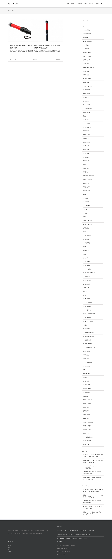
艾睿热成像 (86, 396)
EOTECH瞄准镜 (88, 302)
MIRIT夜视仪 (86, 45)
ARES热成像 (88, 261)
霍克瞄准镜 (87, 351)
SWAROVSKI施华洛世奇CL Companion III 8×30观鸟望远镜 (72, 538)
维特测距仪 (87, 243)
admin (13, 50)
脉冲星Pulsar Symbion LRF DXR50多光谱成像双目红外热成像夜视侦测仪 (76, 531)
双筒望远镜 (86, 101)
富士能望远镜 (86, 142)
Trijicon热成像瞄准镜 (90, 314)
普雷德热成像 (86, 187)
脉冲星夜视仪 (86, 381)
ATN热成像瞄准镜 (87, 41)
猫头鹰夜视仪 (86, 287)
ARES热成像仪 (86, 30)
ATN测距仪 (85, 37)
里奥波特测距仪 (87, 429)
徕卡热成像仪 (86, 157)
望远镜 (84, 194)
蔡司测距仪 (86, 411)
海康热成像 (87, 276)
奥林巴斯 (87, 202)
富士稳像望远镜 (88, 362)
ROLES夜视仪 (88, 123)
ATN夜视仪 (87, 119)
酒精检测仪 (24, 51)
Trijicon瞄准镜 (88, 317)
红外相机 (85, 370)
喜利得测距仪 (86, 112)
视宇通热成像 (88, 280)
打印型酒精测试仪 (45, 51)
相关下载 (85, 291)
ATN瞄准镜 (87, 299)
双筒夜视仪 (86, 97)
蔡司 (86, 213)
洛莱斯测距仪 (86, 228)
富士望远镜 (87, 205)
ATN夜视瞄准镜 (87, 34)
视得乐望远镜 (86, 414)
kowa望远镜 (87, 105)
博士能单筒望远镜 (87, 86)
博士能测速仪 (88, 441)
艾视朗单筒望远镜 (87, 400)
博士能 (86, 198)
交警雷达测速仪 (88, 437)
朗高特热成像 (88, 340)
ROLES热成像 (88, 269)
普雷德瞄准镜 (86, 190)
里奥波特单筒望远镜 (88, 422)
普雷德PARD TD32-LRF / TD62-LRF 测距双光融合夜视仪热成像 (74, 534)
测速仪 (84, 246)
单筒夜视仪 (86, 71)
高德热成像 (86, 444)
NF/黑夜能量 (86, 48)
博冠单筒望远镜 (87, 78)
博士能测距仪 (88, 235)
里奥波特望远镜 (87, 426)
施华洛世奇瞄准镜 (89, 332)
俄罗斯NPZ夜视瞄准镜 (88, 67)
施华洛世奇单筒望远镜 (88, 175)
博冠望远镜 (86, 82)
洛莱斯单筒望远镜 (87, 220)
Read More (12, 59)
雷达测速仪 (86, 433)
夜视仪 (84, 116)
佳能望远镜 (86, 63)
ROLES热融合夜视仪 (90, 273)
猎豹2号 (20, 51)
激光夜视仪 (86, 250)
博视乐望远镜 (86, 93)
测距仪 (84, 232)
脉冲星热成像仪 (87, 388)
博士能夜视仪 (88, 127)
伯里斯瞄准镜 (86, 60)
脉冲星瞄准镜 (86, 392)
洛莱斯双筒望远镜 (87, 224)
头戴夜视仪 (86, 138)
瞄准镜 (84, 295)
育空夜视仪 (86, 377)
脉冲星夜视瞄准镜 (89, 343)
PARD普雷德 (88, 310)
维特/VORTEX (86, 373)
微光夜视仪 (86, 161)
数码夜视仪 (86, 168)
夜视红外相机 (86, 134)
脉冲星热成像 (86, 385)
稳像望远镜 (86, 358)
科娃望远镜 (86, 355)
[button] (101, 3)
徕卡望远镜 (86, 153)
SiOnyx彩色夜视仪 (87, 52)
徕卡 (86, 209)
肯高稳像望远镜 (88, 108)
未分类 (84, 217)
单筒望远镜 (86, 75)
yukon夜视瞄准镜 (89, 321)
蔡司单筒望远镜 (87, 403)
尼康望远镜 (86, 146)
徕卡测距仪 (87, 239)
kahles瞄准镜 (88, 306)
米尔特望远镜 (86, 366)
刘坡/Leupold (88, 325)
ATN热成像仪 (88, 265)
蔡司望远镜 (86, 407)
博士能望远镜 (86, 90)
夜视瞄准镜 (86, 131)
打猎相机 (85, 164)
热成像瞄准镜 (86, 284)
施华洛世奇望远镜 (87, 179)
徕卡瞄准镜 (87, 329)
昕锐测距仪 (86, 183)
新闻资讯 (85, 172)
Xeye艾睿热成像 (87, 56)
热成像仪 (85, 258)
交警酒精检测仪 (14, 51)
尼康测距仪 (86, 149)
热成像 (84, 254)
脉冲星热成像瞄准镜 (90, 347)
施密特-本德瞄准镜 (89, 336)
